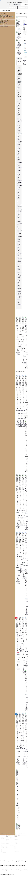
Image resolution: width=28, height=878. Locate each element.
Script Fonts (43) (3, 23)
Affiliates (11, 842)
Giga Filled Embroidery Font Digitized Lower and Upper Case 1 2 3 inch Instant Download (17, 501)
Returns (7, 843)
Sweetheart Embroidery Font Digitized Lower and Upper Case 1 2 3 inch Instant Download (23, 500)
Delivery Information (2, 842)
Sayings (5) (2, 22)
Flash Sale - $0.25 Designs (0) (6, 16)
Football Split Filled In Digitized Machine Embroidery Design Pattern (26, 687)
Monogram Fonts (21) (4, 21)
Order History (16, 843)
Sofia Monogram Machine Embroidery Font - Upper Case (26, 592)
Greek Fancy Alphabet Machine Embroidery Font (20, 630)
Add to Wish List (25, 47)
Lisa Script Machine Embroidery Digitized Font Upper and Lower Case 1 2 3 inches (26, 342)
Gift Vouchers (11, 838)
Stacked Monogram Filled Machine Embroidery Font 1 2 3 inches (26, 550)
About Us (2, 838)
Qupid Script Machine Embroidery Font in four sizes (17, 333)
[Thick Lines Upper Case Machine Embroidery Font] (19, 35)
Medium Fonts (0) (4, 20)
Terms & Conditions (2, 851)
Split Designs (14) (4, 26)
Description (20, 58)
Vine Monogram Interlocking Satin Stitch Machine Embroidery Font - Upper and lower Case (26, 642)
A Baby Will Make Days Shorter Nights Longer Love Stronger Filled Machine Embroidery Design (26, 739)
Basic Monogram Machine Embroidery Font (20, 329)
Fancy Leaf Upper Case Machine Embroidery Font (20, 727)
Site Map (6, 847)
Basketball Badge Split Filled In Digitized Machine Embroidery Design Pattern (26, 394)
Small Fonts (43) (3, 25)
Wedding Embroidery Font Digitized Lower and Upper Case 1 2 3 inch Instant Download (23, 400)
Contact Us (7, 840)
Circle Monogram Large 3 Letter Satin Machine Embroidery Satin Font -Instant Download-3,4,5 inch (26, 502)
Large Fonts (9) (3, 19)
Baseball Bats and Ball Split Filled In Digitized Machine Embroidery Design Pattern (23, 339)
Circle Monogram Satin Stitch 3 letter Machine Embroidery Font (20, 549)
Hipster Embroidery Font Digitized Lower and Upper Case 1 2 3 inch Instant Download (17, 795)
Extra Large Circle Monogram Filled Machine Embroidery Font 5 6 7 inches (23, 553)
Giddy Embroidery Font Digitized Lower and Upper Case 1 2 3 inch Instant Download (20, 500)
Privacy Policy (2, 847)
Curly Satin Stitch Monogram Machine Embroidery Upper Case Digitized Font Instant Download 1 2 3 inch (23, 646)
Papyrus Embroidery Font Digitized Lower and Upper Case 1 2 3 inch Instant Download (23, 738)
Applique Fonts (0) (4, 15)
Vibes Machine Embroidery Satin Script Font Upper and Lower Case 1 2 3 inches (26, 446)
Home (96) (2, 17)
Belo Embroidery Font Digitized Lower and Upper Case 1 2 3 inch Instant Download (17, 738)
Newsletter (16, 851)
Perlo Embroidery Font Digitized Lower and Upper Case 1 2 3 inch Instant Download (20, 400)
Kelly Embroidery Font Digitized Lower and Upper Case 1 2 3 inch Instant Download (17, 557)
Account (16, 839)
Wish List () (16, 847)
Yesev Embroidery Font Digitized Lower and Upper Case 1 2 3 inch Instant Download (17, 400)
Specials (11, 845)
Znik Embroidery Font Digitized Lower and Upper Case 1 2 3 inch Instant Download (17, 642)
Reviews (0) (19, 63)
